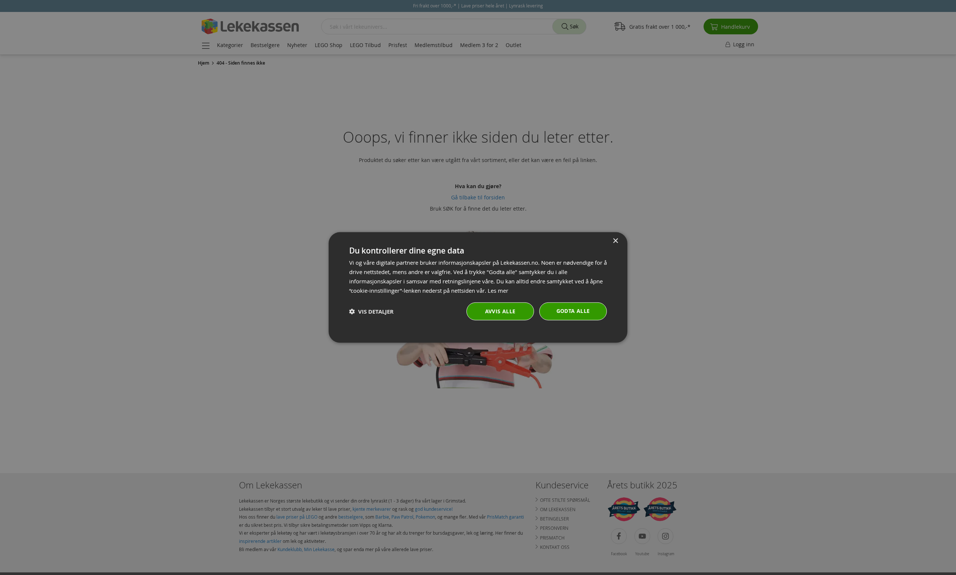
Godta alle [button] (573, 310)
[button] (371, 311)
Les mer (498, 290)
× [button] (615, 241)
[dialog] (478, 287)
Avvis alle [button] (500, 311)
